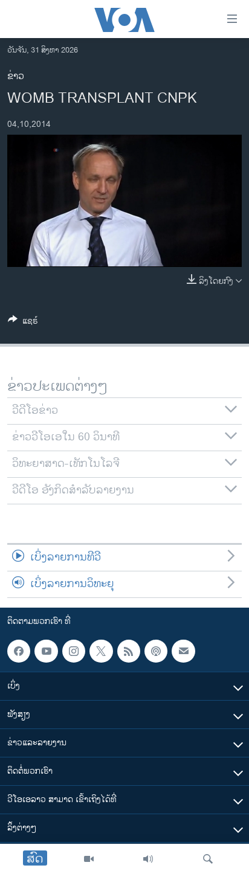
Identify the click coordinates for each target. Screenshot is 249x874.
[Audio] (148, 859)
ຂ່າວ (15, 76)
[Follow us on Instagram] (73, 651)
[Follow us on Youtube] (45, 651)
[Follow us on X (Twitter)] (100, 651)
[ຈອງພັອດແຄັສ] (183, 651)
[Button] (23, 323)
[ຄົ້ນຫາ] (208, 859)
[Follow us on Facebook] (18, 651)
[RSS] (128, 651)
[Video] (89, 859)
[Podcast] (155, 651)
